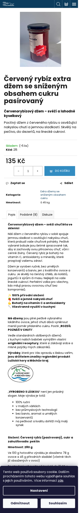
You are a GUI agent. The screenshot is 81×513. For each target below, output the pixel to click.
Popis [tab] (11, 215)
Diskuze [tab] (47, 215)
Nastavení (39, 490)
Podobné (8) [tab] (29, 215)
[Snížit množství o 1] (18, 171)
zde (60, 480)
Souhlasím (58, 503)
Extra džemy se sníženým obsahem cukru (53, 195)
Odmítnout (20, 503)
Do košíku (62, 171)
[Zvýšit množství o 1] (37, 171)
